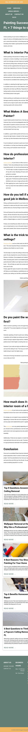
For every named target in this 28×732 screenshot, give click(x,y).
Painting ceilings (8, 243)
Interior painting (8, 162)
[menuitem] (9, 8)
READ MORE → (10, 504)
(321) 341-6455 (18, 2)
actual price (9, 426)
